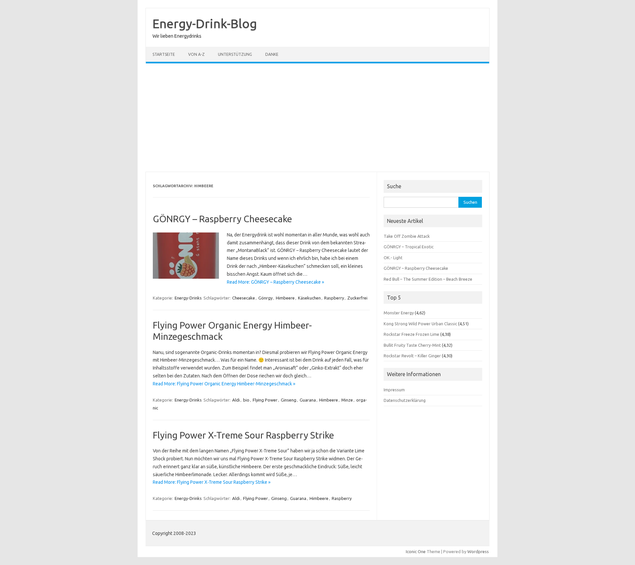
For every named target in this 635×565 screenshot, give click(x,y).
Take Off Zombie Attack (407, 236)
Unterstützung (235, 54)
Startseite (163, 54)
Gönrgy (265, 298)
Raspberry (334, 298)
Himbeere (285, 298)
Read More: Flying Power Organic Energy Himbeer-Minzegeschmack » (224, 383)
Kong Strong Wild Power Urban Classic (420, 323)
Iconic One (416, 551)
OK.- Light (393, 257)
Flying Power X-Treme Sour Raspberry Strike (243, 435)
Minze (347, 400)
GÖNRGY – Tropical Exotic (409, 246)
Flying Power (265, 400)
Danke (271, 54)
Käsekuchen (309, 298)
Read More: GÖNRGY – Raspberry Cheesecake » (275, 282)
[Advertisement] (317, 117)
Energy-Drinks (188, 298)
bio (246, 400)
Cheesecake (243, 298)
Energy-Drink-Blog (204, 23)
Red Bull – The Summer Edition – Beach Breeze (428, 279)
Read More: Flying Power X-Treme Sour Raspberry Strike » (212, 482)
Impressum (394, 389)
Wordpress (478, 551)
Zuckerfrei (357, 298)
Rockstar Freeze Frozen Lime (411, 334)
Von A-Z (196, 54)
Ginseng (288, 400)
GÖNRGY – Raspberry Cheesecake (222, 219)
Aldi (236, 400)
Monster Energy (399, 312)
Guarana (308, 400)
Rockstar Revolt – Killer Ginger (412, 355)
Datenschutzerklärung (405, 400)
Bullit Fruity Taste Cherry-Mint (412, 345)
